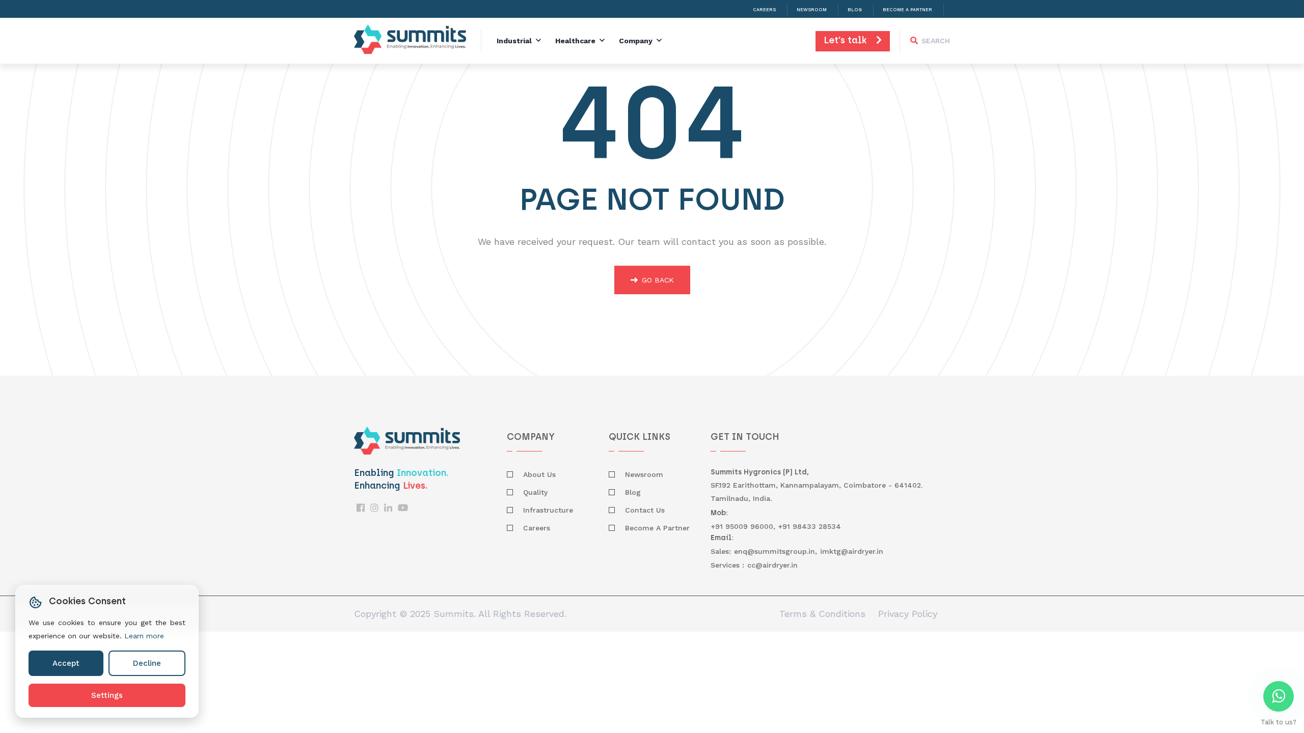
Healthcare (575, 41)
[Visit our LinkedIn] (388, 507)
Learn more (144, 636)
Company (636, 41)
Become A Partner (657, 528)
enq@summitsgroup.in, (775, 551)
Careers (764, 9)
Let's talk (850, 41)
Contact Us (645, 510)
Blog (855, 9)
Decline (147, 663)
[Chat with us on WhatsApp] (1278, 696)
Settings (107, 695)
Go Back (658, 280)
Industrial (514, 41)
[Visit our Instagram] (374, 507)
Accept (65, 663)
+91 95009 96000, (744, 526)
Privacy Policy (907, 613)
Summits (453, 613)
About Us (539, 474)
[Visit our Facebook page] (361, 507)
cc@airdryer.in (772, 565)
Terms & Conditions (822, 613)
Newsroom (812, 9)
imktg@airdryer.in (851, 551)
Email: (722, 538)
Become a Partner (907, 9)
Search (935, 41)
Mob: (719, 513)
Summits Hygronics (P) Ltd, (760, 472)
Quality (535, 492)
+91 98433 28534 (809, 526)
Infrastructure (548, 510)
